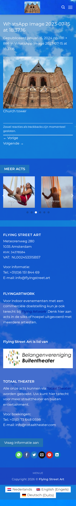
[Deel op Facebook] (26, 454)
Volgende (13, 143)
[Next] (72, 195)
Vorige (10, 138)
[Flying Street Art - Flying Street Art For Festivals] (32, 7)
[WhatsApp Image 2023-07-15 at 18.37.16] (38, 82)
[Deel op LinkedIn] (57, 454)
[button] (63, 7)
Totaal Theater (59, 388)
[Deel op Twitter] (34, 454)
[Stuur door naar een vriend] (41, 454)
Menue (38, 473)
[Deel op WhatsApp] (18, 454)
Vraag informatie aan (21, 443)
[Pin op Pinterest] (49, 454)
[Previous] (4, 195)
